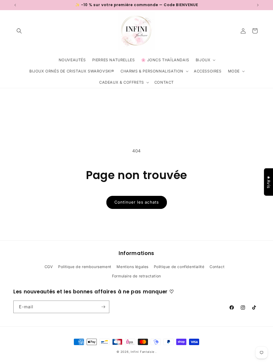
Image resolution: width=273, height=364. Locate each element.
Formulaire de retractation (136, 276)
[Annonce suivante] (258, 5)
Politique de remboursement (84, 266)
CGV (49, 266)
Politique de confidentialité (179, 266)
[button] (19, 31)
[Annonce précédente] (15, 5)
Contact (217, 266)
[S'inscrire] (103, 307)
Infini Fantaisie (143, 352)
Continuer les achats (136, 202)
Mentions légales (132, 266)
